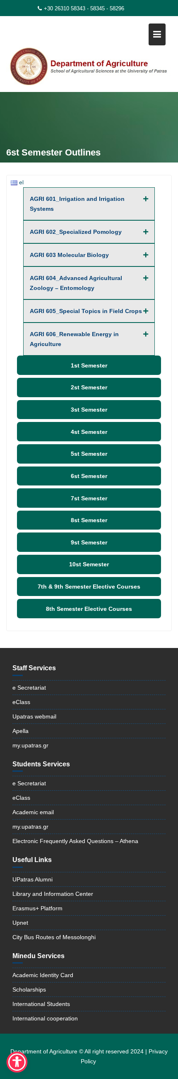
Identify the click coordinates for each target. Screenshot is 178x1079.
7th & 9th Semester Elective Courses (89, 586)
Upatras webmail (34, 716)
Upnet (20, 922)
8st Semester (89, 520)
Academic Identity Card (42, 975)
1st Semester (89, 365)
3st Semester (89, 409)
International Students (41, 1004)
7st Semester (89, 498)
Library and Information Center (52, 894)
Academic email (33, 812)
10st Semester (89, 564)
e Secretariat (29, 687)
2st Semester (89, 387)
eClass (21, 702)
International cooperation (45, 1018)
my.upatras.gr (30, 745)
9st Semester (89, 542)
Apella (20, 731)
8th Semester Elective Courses (89, 608)
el (20, 182)
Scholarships (29, 989)
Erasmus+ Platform (37, 908)
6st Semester (89, 476)
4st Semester (89, 432)
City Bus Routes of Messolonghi (54, 937)
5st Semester (89, 453)
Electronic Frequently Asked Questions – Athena (75, 841)
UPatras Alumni (32, 879)
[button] (89, 204)
